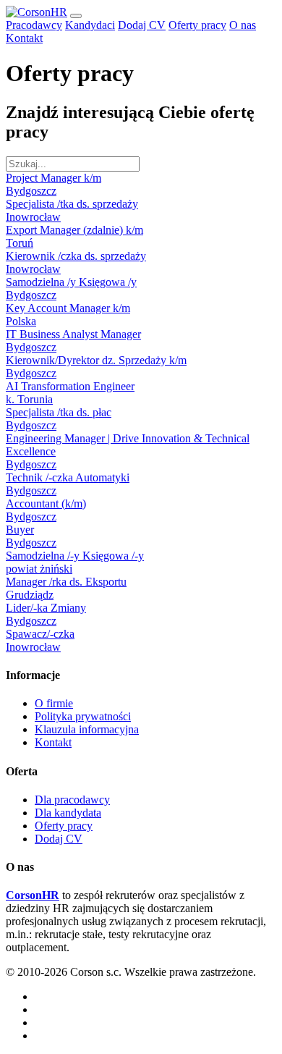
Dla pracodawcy (72, 799)
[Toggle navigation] (76, 16)
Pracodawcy (34, 25)
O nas (242, 25)
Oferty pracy (197, 25)
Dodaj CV (142, 25)
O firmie (54, 703)
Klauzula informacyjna (87, 729)
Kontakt (24, 38)
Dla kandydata (68, 812)
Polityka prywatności (83, 716)
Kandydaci (90, 25)
